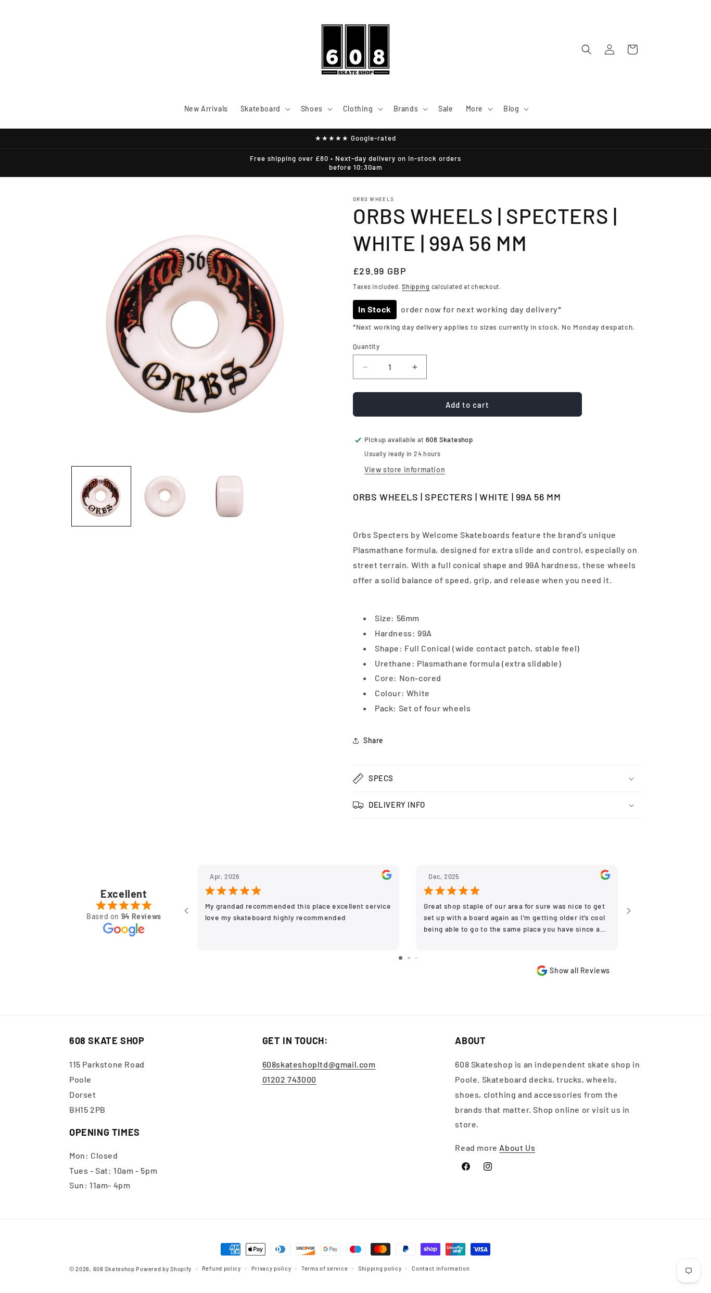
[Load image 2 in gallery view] (165, 496)
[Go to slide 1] (400, 958)
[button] (264, 109)
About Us (517, 1147)
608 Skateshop (114, 1268)
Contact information (440, 1268)
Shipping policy (380, 1268)
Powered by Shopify (164, 1268)
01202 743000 (289, 1079)
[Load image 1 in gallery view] (101, 496)
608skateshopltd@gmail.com (319, 1064)
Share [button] (373, 740)
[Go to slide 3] (416, 958)
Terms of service (324, 1268)
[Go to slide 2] (409, 958)
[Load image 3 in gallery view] (229, 496)
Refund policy (221, 1268)
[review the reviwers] (386, 877)
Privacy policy (271, 1268)
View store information (404, 469)
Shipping (416, 286)
